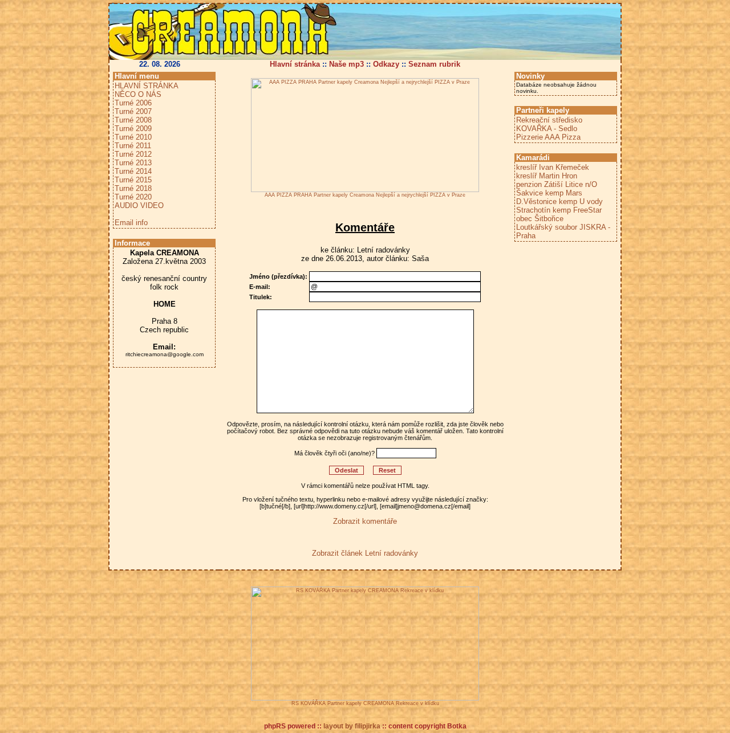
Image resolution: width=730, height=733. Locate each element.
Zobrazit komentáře (365, 521)
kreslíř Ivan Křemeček (552, 167)
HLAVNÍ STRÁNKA (147, 86)
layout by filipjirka (351, 726)
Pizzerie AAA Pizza (548, 137)
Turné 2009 (133, 128)
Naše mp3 (346, 64)
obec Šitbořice (539, 218)
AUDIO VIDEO (139, 205)
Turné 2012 (133, 154)
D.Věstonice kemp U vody (559, 201)
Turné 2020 (133, 197)
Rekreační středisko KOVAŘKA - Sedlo (549, 124)
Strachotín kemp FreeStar (559, 210)
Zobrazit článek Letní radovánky (365, 553)
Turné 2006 (133, 103)
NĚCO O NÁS (138, 94)
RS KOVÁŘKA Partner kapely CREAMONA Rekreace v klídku (365, 703)
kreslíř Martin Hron (546, 176)
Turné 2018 (133, 188)
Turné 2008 (133, 120)
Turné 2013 (133, 162)
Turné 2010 (133, 137)
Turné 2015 (133, 180)
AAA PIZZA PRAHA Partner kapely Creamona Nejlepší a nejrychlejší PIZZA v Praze (365, 195)
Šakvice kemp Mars (549, 193)
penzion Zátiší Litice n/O (556, 184)
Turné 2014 (133, 171)
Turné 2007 (133, 111)
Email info (131, 222)
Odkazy (386, 64)
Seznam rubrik (434, 64)
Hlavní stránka (295, 64)
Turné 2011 (133, 145)
